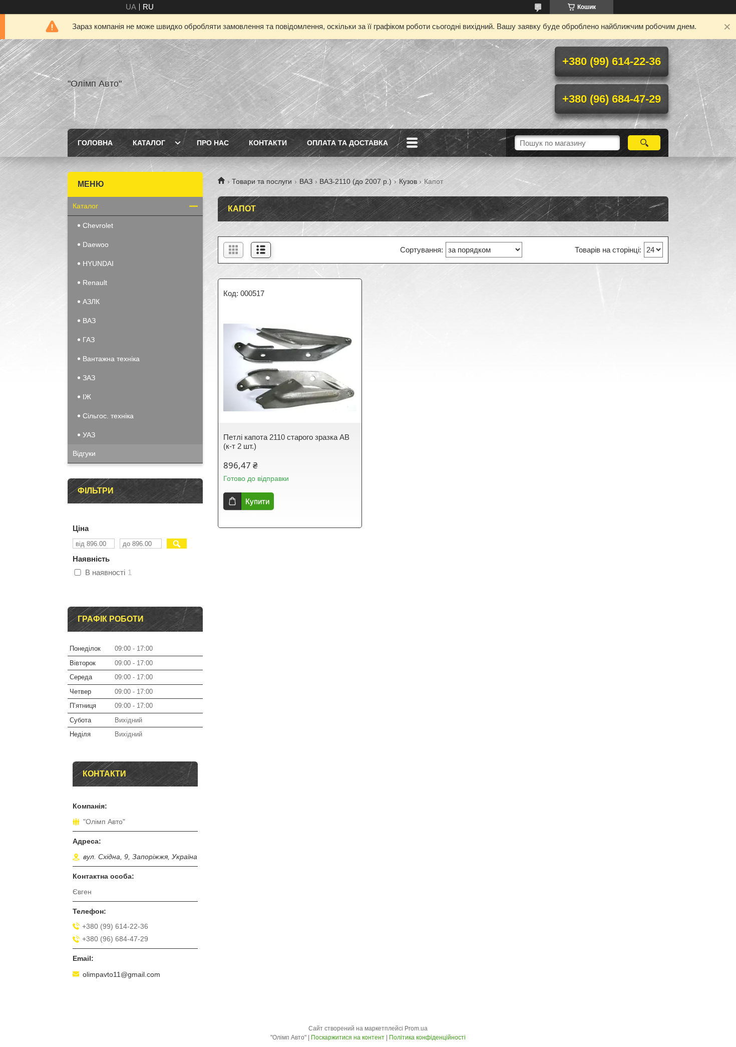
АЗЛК (91, 302)
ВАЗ (305, 181)
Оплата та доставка (347, 143)
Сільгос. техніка (108, 416)
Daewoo (96, 244)
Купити (257, 501)
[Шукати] (644, 142)
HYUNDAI (98, 263)
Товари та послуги (262, 181)
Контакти (268, 143)
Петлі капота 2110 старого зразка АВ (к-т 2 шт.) (286, 441)
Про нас (213, 143)
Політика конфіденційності (427, 1037)
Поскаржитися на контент (348, 1037)
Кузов (408, 181)
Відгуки (84, 453)
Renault (95, 283)
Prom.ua (416, 1028)
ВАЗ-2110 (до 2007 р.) (355, 181)
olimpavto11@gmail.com (121, 974)
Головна (95, 143)
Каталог (149, 143)
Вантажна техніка (111, 359)
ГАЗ (89, 340)
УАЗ (89, 435)
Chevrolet (98, 225)
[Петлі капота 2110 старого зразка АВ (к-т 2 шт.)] (289, 368)
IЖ (87, 397)
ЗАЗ (89, 378)
